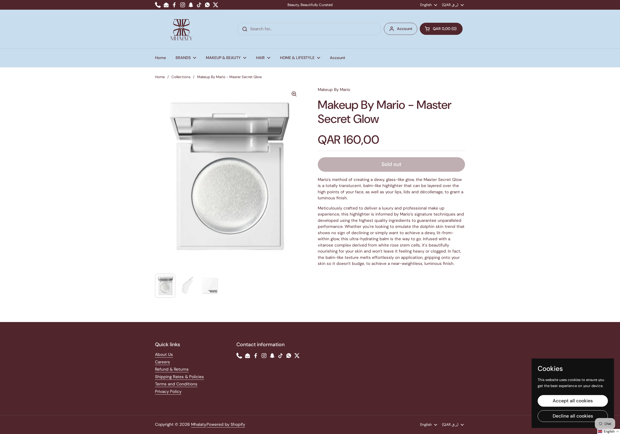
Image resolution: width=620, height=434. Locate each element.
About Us (164, 354)
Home (160, 77)
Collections (180, 77)
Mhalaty (198, 424)
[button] (441, 29)
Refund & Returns (172, 369)
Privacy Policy (168, 391)
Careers (162, 362)
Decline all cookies (573, 416)
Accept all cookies (573, 401)
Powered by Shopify (226, 424)
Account (404, 28)
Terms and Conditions (176, 384)
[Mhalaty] (181, 29)
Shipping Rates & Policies (179, 376)
